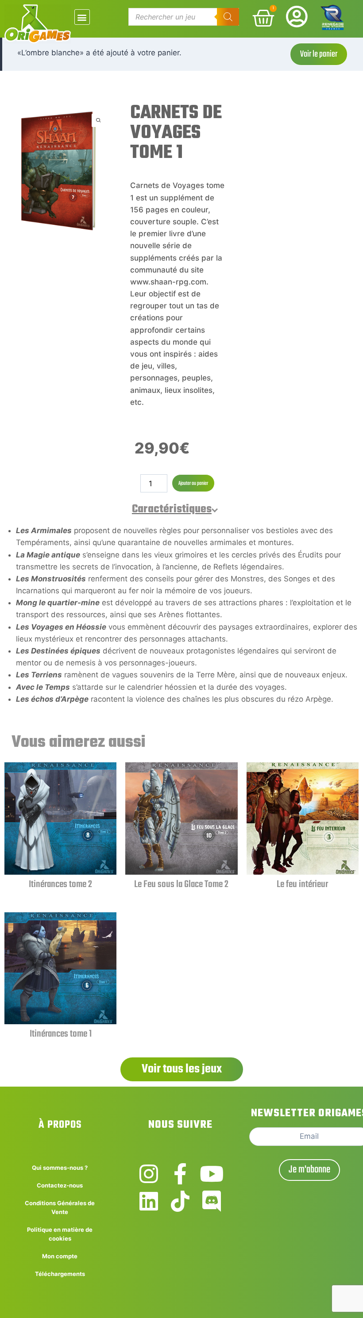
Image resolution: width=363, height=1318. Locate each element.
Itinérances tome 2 (60, 884)
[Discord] (211, 1201)
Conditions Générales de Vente (60, 1207)
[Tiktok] (180, 1201)
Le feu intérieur (302, 884)
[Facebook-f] (180, 1173)
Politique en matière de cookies (60, 1234)
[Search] (228, 17)
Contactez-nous (60, 1185)
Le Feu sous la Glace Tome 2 (181, 884)
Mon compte (59, 1256)
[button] (82, 17)
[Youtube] (211, 1173)
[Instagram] (148, 1173)
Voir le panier (318, 54)
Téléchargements (60, 1273)
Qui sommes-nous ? (60, 1167)
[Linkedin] (148, 1201)
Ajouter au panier (193, 483)
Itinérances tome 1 (61, 1033)
